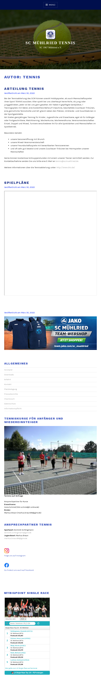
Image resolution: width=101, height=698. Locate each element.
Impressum (9, 399)
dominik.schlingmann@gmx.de (17, 533)
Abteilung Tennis (24, 89)
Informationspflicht (13, 408)
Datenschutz (10, 404)
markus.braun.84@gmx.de (15, 538)
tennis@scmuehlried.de (67, 161)
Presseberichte (11, 394)
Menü (52, 5)
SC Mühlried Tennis (50, 43)
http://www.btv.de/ (66, 167)
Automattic (62, 693)
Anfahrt (7, 379)
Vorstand (8, 370)
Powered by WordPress (50, 690)
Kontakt (7, 384)
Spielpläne (16, 183)
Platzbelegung (10, 389)
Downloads (9, 375)
